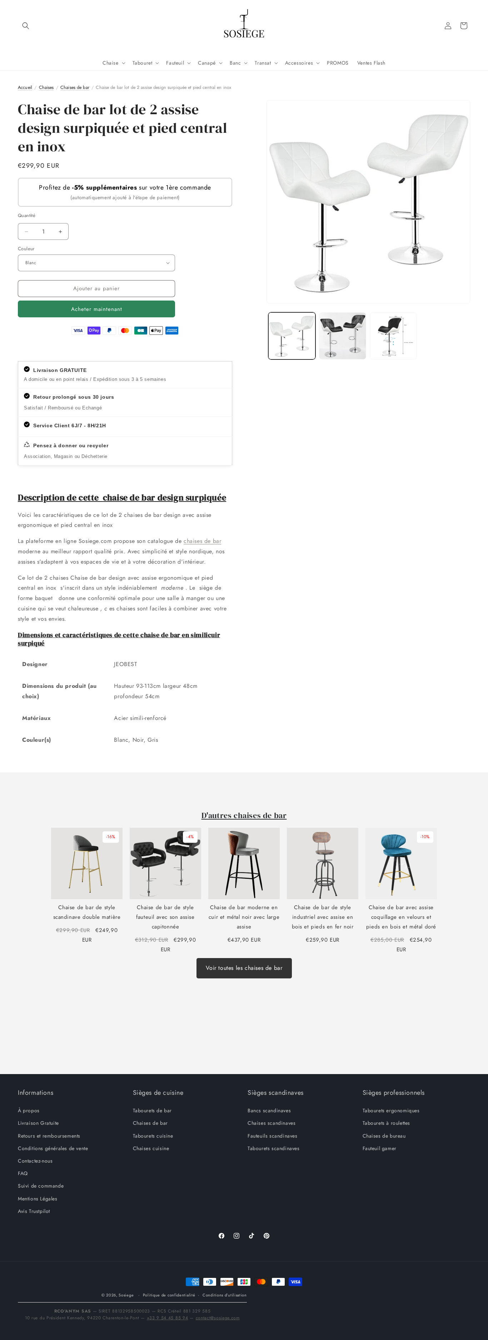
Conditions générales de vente (53, 1148)
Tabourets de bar (152, 1110)
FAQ (23, 1173)
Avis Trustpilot (34, 1211)
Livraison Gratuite (38, 1123)
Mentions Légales (38, 1198)
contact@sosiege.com (218, 1318)
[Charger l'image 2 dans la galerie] (342, 335)
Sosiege (126, 1295)
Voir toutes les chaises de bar (244, 968)
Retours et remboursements (49, 1135)
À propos (29, 1110)
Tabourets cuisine (153, 1135)
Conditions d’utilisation (225, 1295)
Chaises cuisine (151, 1148)
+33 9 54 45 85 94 (167, 1318)
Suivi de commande (41, 1185)
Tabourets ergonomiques (391, 1110)
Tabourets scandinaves (274, 1148)
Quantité (26, 215)
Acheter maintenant (96, 309)
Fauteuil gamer (380, 1148)
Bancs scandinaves (269, 1110)
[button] (26, 26)
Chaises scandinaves (271, 1123)
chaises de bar (202, 541)
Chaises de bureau (384, 1135)
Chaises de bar (150, 1123)
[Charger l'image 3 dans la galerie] (393, 335)
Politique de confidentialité (169, 1295)
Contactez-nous (35, 1160)
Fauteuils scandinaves (273, 1135)
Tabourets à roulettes (386, 1123)
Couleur (26, 248)
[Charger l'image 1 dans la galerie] (291, 335)
